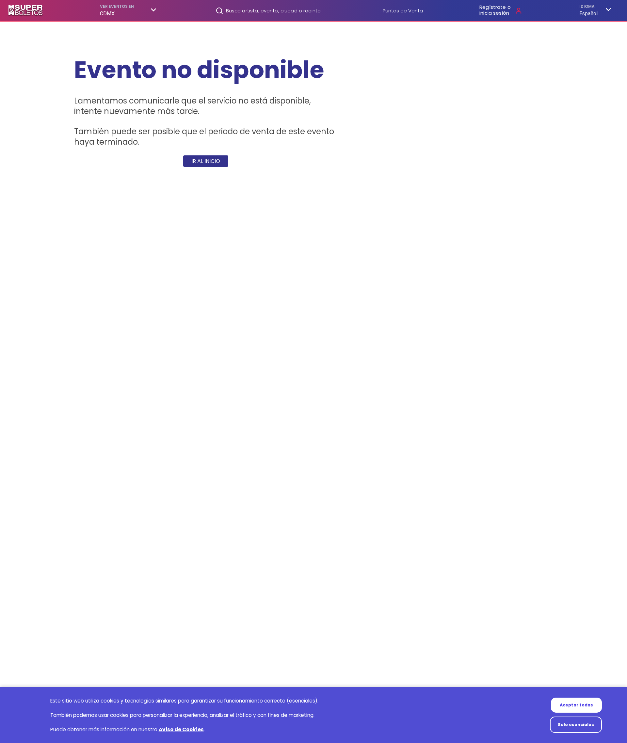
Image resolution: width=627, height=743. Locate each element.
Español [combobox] (588, 13)
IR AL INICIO (205, 161)
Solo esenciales (576, 724)
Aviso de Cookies (181, 729)
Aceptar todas (576, 705)
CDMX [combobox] (107, 13)
